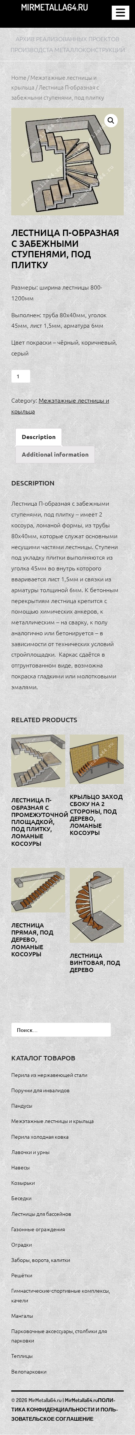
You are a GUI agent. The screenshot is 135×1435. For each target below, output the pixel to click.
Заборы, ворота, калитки (40, 1259)
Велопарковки (28, 1371)
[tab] (38, 437)
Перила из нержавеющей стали (49, 1074)
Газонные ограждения (38, 1229)
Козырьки (23, 1182)
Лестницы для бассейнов (41, 1213)
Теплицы (22, 1355)
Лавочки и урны (30, 1152)
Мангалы (22, 1315)
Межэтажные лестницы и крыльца (52, 1120)
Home (18, 77)
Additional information (55, 454)
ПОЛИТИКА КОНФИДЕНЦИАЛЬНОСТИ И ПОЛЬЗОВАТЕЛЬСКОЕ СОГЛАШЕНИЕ (64, 1409)
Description (39, 437)
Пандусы (21, 1105)
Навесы (20, 1167)
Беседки (21, 1198)
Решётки (21, 1275)
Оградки (21, 1244)
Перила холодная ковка (40, 1136)
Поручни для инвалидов (40, 1090)
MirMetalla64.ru (54, 7)
